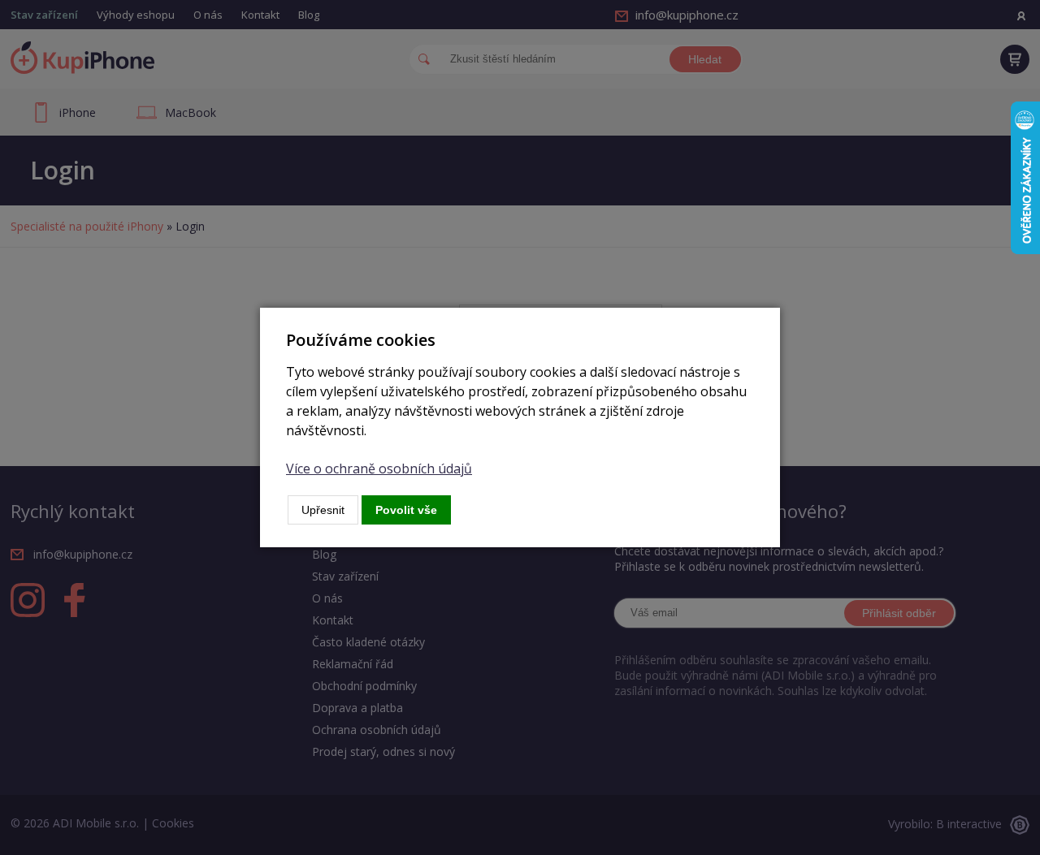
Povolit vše (406, 509)
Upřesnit (322, 509)
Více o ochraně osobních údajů (379, 468)
